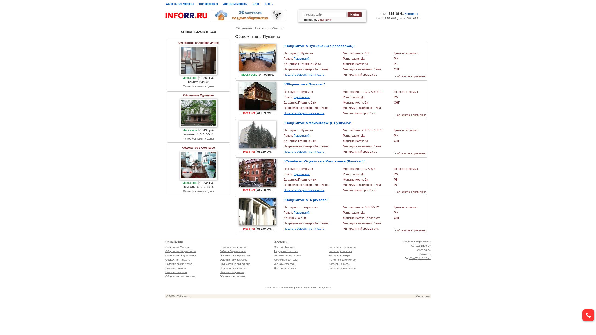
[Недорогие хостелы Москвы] (253, 15)
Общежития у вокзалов (233, 259)
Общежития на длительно (180, 251)
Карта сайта (424, 249)
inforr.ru (186, 296)
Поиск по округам (175, 268)
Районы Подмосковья (233, 251)
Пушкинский (302, 58)
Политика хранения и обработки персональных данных (298, 287)
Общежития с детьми (232, 276)
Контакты (411, 14)
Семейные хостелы (286, 259)
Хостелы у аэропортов (342, 247)
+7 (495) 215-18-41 (420, 258)
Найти (354, 14)
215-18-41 (391, 14)
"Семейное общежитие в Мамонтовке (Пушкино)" (324, 161)
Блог (256, 4)
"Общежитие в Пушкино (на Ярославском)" (319, 46)
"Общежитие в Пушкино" (304, 84)
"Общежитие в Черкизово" (306, 200)
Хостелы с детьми (285, 268)
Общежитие (325, 19)
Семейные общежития (233, 268)
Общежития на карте (177, 259)
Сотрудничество (421, 245)
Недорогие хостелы (286, 251)
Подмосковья (208, 4)
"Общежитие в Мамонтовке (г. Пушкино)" (318, 123)
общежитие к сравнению (411, 76)
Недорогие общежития (233, 247)
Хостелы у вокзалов (340, 251)
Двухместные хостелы (287, 255)
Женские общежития (232, 272)
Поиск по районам (176, 272)
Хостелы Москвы (235, 4)
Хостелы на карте (339, 263)
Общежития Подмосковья (180, 255)
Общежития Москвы (180, 4)
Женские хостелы (284, 263)
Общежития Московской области (259, 28)
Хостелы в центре (339, 255)
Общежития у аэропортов (235, 255)
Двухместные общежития (235, 263)
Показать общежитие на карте (304, 74)
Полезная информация (417, 241)
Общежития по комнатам (180, 276)
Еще (268, 4)
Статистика (423, 296)
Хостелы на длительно (342, 268)
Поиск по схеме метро (178, 263)
